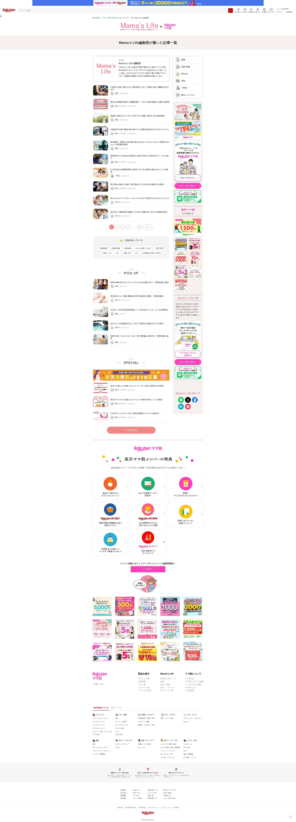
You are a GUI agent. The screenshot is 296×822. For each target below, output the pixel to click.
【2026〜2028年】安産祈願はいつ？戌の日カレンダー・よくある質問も (139, 309)
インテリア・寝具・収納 (168, 744)
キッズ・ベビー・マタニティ (192, 718)
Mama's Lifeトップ (168, 678)
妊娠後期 (128, 248)
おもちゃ (186, 721)
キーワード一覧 (166, 690)
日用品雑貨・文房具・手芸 (146, 718)
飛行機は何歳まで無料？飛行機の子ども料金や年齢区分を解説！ (137, 184)
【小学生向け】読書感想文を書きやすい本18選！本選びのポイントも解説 (139, 170)
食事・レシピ (107, 253)
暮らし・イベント (167, 687)
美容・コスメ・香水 (167, 718)
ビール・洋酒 (119, 728)
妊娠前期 (103, 248)
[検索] (230, 10)
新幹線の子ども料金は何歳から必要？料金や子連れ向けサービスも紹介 (139, 156)
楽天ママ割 (192, 304)
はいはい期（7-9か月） (143, 248)
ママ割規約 (189, 690)
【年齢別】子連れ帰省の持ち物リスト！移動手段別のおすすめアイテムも (139, 129)
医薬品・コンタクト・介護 (146, 725)
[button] (245, 10)
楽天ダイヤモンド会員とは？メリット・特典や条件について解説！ (136, 399)
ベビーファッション (98, 728)
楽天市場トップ (98, 18)
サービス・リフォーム (168, 757)
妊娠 (162, 681)
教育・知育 (159, 248)
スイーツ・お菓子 (120, 721)
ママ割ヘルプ (190, 687)
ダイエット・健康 (143, 721)
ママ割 (108, 18)
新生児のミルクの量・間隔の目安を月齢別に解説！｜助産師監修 (137, 296)
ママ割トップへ (98, 684)
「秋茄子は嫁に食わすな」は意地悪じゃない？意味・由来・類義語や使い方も (139, 88)
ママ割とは (189, 678)
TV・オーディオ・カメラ (100, 747)
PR (137, 253)
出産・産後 (165, 684)
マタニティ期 (143, 678)
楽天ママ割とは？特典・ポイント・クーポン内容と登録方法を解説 (137, 385)
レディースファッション (100, 718)
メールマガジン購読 (193, 684)
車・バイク (141, 747)
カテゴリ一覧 (143, 687)
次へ (147, 227)
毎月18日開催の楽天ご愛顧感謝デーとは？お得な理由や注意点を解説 (139, 102)
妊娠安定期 (116, 248)
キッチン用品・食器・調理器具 (170, 747)
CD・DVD (186, 747)
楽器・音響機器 (188, 754)
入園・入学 (127, 253)
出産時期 (142, 681)
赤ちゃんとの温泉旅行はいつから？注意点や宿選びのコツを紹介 (137, 323)
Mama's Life (116, 18)
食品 (116, 718)
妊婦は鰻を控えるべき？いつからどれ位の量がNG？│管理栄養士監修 (139, 282)
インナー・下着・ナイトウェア (102, 731)
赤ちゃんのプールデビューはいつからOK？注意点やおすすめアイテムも (139, 198)
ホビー (185, 751)
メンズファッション (98, 721)
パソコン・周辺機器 (98, 754)
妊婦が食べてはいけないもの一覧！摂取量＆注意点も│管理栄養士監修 (139, 337)
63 (139, 227)
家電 (93, 744)
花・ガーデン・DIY (167, 754)
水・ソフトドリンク (121, 725)
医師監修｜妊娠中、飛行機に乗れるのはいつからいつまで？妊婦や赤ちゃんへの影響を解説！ (139, 143)
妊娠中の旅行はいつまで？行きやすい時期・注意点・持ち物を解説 (137, 115)
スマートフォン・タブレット (101, 751)
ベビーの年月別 (144, 690)
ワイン (117, 731)
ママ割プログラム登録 (194, 681)
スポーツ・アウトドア (122, 744)
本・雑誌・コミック (189, 757)
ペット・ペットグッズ (168, 751)
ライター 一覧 (128, 18)
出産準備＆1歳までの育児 (152, 253)
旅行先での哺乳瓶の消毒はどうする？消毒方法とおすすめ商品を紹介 (139, 211)
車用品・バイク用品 (144, 744)
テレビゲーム (187, 744)
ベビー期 (142, 684)
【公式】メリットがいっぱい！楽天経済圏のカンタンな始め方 (134, 413)
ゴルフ (117, 747)
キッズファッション (98, 725)
